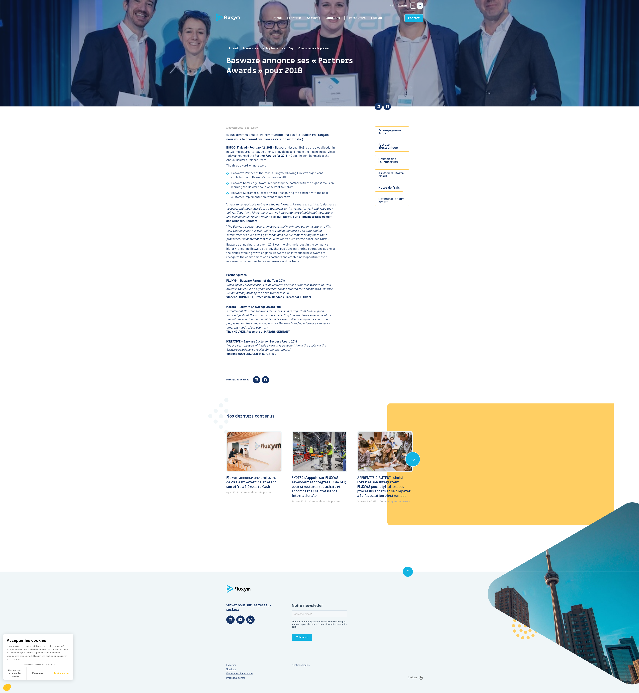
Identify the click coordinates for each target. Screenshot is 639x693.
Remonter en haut (408, 572)
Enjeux (277, 18)
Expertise (294, 18)
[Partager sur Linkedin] (378, 106)
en (413, 5)
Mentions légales (301, 665)
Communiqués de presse (313, 48)
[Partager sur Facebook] (387, 106)
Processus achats (235, 678)
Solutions (332, 18)
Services (313, 18)
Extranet (402, 5)
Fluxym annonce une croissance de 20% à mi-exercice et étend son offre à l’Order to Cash (252, 482)
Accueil (233, 48)
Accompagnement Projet (391, 132)
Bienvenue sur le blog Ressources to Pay (268, 48)
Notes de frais (389, 188)
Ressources (357, 18)
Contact (414, 18)
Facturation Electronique (239, 673)
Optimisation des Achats (391, 200)
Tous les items (412, 459)
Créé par (412, 677)
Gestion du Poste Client (391, 175)
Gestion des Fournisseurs (388, 160)
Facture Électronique (388, 146)
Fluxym (376, 18)
